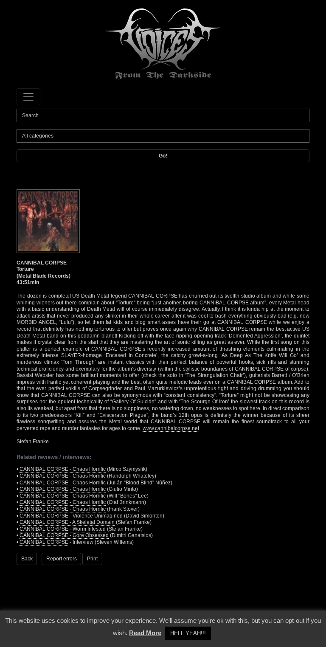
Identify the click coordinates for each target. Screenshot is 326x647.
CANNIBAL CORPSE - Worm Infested (63, 529)
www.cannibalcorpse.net (171, 428)
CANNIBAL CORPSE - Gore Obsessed (64, 535)
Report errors (61, 559)
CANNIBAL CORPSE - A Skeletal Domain (67, 522)
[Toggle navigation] (28, 96)
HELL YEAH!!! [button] (188, 633)
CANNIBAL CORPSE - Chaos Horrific (63, 469)
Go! (163, 156)
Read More (145, 632)
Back (27, 559)
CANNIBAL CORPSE (44, 542)
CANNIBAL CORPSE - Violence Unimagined (71, 516)
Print (92, 559)
